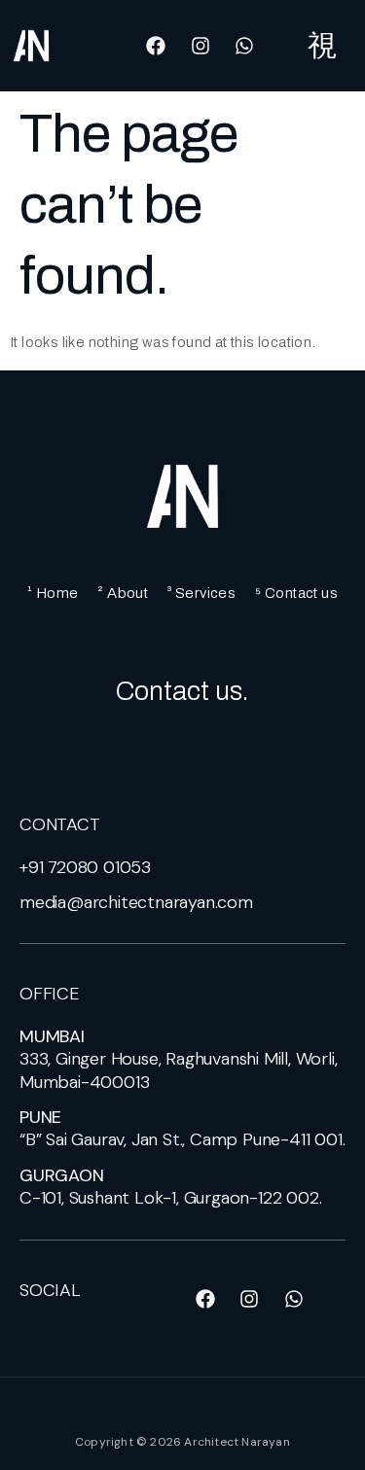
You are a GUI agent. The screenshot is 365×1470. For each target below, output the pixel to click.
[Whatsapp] (244, 45)
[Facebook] (155, 45)
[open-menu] (322, 45)
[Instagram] (200, 45)
